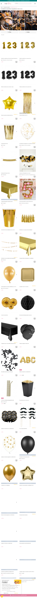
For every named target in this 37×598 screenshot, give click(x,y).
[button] (2, 596)
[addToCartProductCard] (16, 62)
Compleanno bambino (6, 7)
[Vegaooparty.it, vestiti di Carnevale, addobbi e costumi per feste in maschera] (7, 2)
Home (2, 7)
